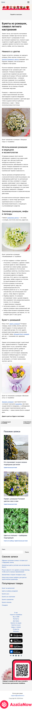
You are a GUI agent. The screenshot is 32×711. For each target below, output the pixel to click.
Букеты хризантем (7, 599)
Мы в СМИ (16, 617)
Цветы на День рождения (10, 591)
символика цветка (13, 217)
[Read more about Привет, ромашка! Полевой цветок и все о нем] (16, 484)
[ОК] (21, 655)
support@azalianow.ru (17, 695)
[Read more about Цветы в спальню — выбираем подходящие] (16, 520)
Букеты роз (5, 594)
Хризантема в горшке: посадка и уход (13, 574)
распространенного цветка (10, 59)
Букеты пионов (6, 602)
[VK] (11, 655)
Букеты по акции (16, 623)
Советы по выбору (9, 540)
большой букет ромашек (21, 334)
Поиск (3, 549)
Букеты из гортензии (8, 596)
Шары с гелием (16, 627)
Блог (3, 2)
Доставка (16, 621)
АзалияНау (18, 404)
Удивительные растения (10, 467)
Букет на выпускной (8, 588)
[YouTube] (13, 655)
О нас (16, 612)
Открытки (16, 629)
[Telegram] (16, 655)
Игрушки (16, 631)
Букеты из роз (16, 625)
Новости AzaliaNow (16, 614)
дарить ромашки (14, 324)
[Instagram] (18, 655)
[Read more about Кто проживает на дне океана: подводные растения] (16, 447)
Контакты (16, 619)
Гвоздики (5, 605)
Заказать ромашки (8, 402)
